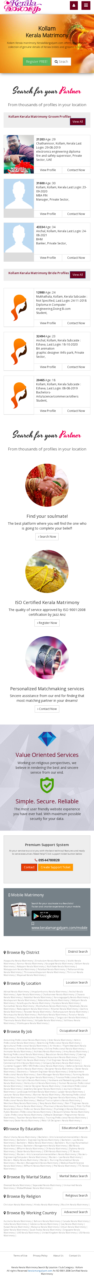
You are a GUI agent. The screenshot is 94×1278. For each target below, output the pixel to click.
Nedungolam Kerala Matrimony (33, 1008)
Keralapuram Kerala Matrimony (20, 1000)
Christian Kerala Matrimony (18, 1204)
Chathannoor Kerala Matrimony (58, 994)
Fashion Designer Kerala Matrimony (35, 1077)
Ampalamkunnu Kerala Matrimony (49, 991)
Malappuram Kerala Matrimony (19, 969)
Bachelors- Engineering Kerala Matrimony (38, 1140)
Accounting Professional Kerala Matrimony (25, 1040)
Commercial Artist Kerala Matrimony (22, 1063)
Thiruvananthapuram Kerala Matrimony (44, 972)
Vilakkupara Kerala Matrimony (32, 1023)
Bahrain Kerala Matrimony (47, 1221)
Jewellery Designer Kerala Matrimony (42, 1089)
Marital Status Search (74, 1176)
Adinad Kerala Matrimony (16, 991)
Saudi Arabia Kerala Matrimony (45, 1229)
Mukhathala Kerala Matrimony (51, 1006)
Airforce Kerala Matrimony (30, 1048)
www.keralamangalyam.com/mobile (59, 927)
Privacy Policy (40, 1255)
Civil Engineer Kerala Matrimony (63, 1060)
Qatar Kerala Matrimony (16, 1229)
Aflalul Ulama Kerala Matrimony (20, 1137)
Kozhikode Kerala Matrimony (61, 966)
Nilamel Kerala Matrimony (64, 1008)
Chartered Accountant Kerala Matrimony (57, 1057)
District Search (78, 952)
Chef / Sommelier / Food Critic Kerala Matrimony (44, 1058)
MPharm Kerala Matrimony (37, 1165)
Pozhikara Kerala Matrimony (52, 1014)
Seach (63, 61)
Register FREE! (36, 61)
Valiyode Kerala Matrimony (48, 1020)
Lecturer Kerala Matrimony (17, 1094)
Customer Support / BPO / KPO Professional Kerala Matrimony (34, 1066)
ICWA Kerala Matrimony (55, 1151)
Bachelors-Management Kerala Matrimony (45, 1145)
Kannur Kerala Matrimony (30, 963)
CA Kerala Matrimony (56, 1148)
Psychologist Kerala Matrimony (69, 1109)
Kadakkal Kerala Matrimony (38, 997)
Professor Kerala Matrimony (38, 1109)
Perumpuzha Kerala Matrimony (20, 1014)
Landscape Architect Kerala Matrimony (36, 1091)
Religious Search (77, 1195)
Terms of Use (20, 1255)
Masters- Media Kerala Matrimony (21, 1160)
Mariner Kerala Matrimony (46, 1094)
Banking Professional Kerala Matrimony (24, 1054)
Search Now (47, 537)
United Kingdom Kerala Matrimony (59, 1232)
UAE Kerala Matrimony (28, 1232)
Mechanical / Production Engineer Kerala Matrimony (50, 1097)
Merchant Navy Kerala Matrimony (20, 1103)
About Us (58, 1255)
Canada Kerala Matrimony (76, 1221)
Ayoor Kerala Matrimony (28, 994)
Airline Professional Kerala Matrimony (64, 1048)
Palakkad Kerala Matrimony (51, 969)
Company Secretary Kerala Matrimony (61, 1063)
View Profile (48, 170)
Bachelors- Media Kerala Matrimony (35, 1142)
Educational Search (75, 1128)
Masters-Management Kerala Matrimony (37, 1163)
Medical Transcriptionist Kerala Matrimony (58, 1100)
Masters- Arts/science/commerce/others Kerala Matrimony (46, 1154)
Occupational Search (74, 1031)
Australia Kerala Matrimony (18, 1221)
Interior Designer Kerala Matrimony (42, 1086)
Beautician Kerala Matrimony (60, 1054)
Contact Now (76, 170)
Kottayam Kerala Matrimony (31, 966)
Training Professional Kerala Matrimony (66, 1117)
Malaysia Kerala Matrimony (45, 1227)
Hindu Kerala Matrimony (46, 1204)
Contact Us (75, 1255)
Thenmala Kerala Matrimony (18, 1020)
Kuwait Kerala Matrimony (16, 1227)
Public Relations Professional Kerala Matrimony (27, 1112)
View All (78, 122)
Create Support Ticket (55, 867)
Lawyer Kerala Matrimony (70, 1091)
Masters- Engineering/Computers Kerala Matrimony (45, 1155)
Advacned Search (76, 1212)
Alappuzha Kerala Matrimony (18, 960)
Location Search (77, 982)
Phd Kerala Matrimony (65, 1165)
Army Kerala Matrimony (75, 1051)
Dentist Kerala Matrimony (30, 1068)
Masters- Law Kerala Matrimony (65, 1157)
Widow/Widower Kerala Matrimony (34, 1188)
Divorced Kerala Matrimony (17, 1185)
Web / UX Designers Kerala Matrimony (60, 1120)
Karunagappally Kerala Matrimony (71, 997)
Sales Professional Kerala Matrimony (23, 1114)
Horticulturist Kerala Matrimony (40, 1083)
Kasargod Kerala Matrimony (59, 963)
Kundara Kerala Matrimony (66, 1003)
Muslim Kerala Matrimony (74, 1204)
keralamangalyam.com (40, 1270)
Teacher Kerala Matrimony (30, 1117)
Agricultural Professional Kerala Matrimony (25, 1045)
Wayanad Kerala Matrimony (31, 975)
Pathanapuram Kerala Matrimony (70, 1011)
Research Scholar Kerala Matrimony (71, 1112)
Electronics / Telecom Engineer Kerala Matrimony (42, 1071)
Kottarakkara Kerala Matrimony (53, 1000)
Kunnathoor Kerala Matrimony (19, 1006)
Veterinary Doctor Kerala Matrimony (21, 1120)
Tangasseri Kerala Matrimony (71, 1017)
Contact (29, 867)
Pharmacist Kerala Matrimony (59, 1106)
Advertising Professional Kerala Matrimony (58, 1043)
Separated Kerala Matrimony (47, 1185)
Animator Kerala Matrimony (18, 1051)
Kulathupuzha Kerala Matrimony (33, 1003)
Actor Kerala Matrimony (60, 1040)
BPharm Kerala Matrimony (30, 1148)
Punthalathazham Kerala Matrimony (35, 1017)
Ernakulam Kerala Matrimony (50, 960)
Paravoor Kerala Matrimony (37, 1011)
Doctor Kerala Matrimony (29, 1151)
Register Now (47, 623)
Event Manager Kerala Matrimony (54, 1074)
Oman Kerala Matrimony (73, 1227)
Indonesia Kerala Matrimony (44, 1224)
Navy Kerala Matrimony (51, 1103)
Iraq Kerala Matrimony (71, 1224)
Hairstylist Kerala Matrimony (31, 1080)
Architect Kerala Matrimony (47, 1051)
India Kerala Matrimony (15, 1224)
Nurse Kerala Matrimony (29, 1106)
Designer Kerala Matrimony (59, 1068)
